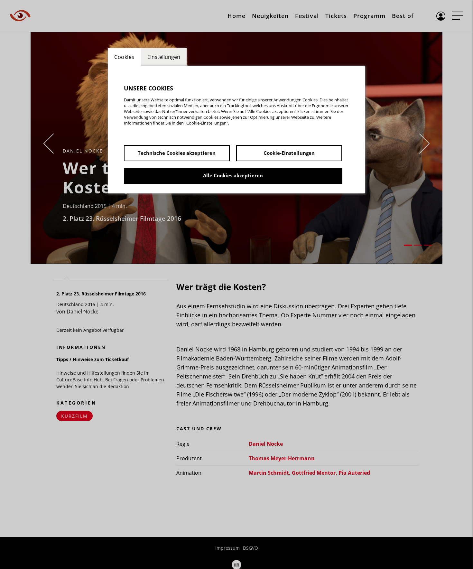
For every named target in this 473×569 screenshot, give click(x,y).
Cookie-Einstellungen (289, 153)
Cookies (124, 57)
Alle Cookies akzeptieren (233, 175)
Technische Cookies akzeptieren (177, 153)
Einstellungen (163, 57)
